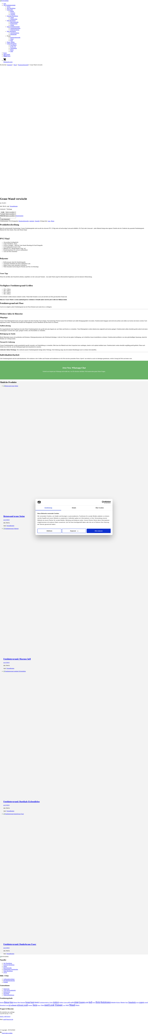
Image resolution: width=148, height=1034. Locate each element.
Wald (67, 1005)
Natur (126, 1002)
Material (2, 215)
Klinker (118, 1002)
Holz (98, 1002)
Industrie (113, 1002)
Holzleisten (106, 1002)
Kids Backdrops (11, 20)
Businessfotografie (24, 221)
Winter (77, 1005)
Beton (52, 221)
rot (10, 1005)
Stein (35, 1005)
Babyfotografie (7, 968)
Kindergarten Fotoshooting (10, 969)
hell (90, 1002)
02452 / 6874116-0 (5, 1016)
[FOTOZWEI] (4, 0)
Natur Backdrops (8, 971)
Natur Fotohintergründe (13, 26)
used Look (49, 1005)
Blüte (19, 1002)
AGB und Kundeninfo (9, 990)
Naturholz (132, 1002)
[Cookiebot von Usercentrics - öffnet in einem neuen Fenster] (103, 502)
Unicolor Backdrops (8, 965)
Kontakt (5, 982)
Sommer (30, 1005)
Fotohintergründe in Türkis (46, 1002)
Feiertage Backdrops (12, 16)
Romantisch (3, 1005)
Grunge (82, 1002)
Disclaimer (6, 993)
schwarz (14, 1005)
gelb (68, 1002)
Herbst (93, 1002)
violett (64, 1005)
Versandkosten (14, 206)
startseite (31, 221)
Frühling (61, 1002)
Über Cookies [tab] (100, 508)
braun (28, 1002)
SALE (8, 6)
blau (11, 1002)
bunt (32, 1002)
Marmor (123, 1002)
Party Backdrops (11, 31)
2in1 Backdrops (11, 8)
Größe (2, 212)
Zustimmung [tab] (48, 508)
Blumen (15, 1002)
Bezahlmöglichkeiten (9, 980)
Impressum (6, 989)
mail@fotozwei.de (8, 1019)
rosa (7, 1005)
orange (141, 1002)
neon (137, 1002)
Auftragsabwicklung (8, 979)
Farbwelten (10, 10)
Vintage (59, 1004)
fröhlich (56, 1002)
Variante (2, 214)
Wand (72, 1004)
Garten (65, 1002)
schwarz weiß (22, 1005)
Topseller (37, 221)
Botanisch (22, 1002)
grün (86, 1002)
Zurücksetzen (19, 215)
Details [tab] (74, 508)
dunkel (36, 1002)
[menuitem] (75, 3)
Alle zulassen (99, 531)
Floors (5, 966)
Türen (42, 1005)
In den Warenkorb (5, 219)
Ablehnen (49, 531)
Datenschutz (6, 992)
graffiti (72, 1002)
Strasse (39, 1005)
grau (49, 221)
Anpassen (73, 531)
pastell (146, 1002)
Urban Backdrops (11, 43)
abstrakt (2, 1002)
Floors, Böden (11, 42)
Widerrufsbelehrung (8, 995)
